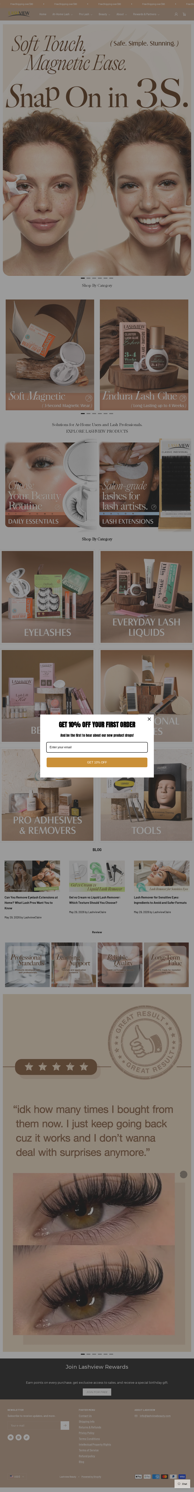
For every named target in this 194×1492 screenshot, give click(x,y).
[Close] (149, 719)
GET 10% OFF (97, 762)
